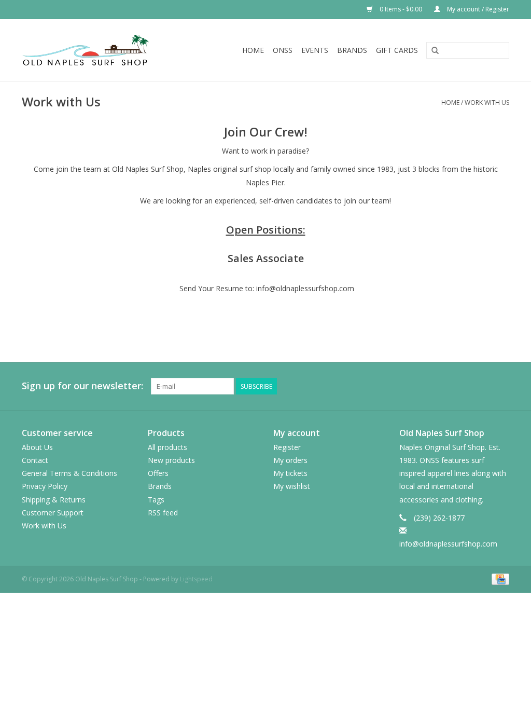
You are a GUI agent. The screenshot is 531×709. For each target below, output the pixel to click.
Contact (35, 460)
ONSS (282, 50)
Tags (156, 500)
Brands (352, 50)
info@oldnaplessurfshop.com (448, 544)
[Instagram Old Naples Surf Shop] (501, 386)
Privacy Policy (44, 486)
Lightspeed (196, 579)
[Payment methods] (498, 579)
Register (287, 447)
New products (171, 460)
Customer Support (52, 512)
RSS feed (163, 512)
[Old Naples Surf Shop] (100, 50)
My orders (290, 460)
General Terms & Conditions (69, 473)
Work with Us (487, 102)
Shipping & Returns (54, 500)
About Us (37, 447)
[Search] (435, 51)
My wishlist (291, 486)
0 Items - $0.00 (401, 9)
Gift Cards (397, 50)
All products (167, 447)
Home (253, 50)
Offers (158, 473)
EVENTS (314, 50)
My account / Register (477, 9)
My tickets (290, 473)
